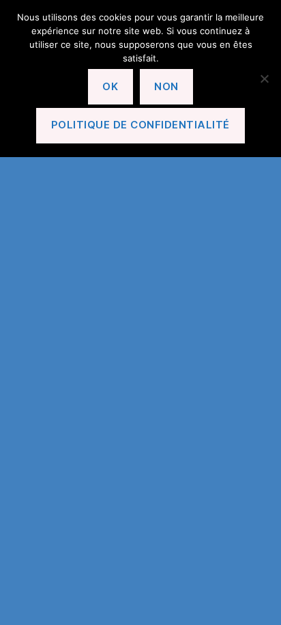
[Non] (264, 78)
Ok (110, 86)
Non (166, 86)
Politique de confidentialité (140, 124)
